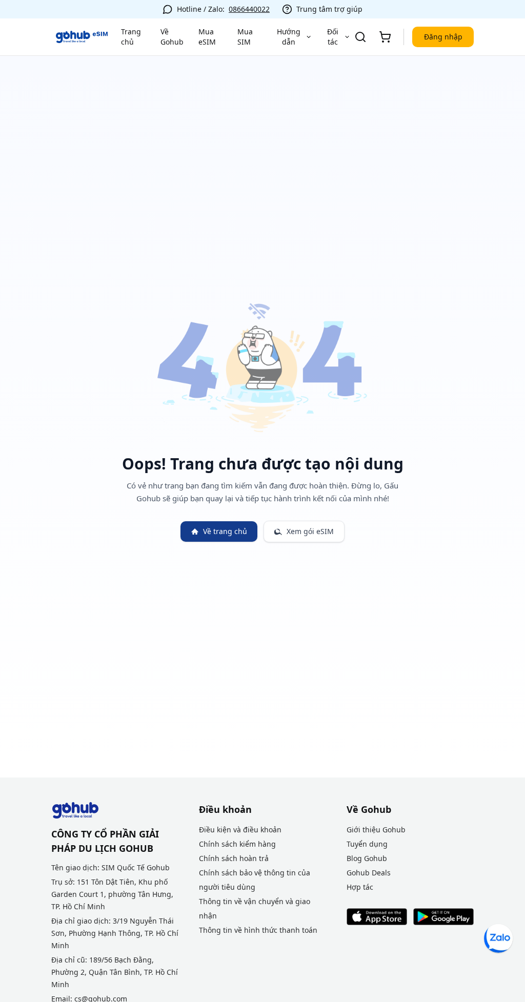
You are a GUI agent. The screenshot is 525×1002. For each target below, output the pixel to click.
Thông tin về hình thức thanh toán (258, 930)
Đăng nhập (443, 37)
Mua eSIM (207, 37)
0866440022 (249, 9)
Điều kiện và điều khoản (240, 829)
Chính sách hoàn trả (234, 858)
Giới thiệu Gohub (376, 829)
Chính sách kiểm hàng (237, 844)
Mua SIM (245, 37)
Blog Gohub (367, 858)
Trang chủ (131, 37)
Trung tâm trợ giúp (329, 9)
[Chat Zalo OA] (498, 938)
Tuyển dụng (367, 844)
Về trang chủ (225, 531)
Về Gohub (172, 37)
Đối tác (332, 37)
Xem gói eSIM (310, 531)
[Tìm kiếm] (360, 37)
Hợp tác (360, 887)
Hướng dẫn (288, 37)
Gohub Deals (369, 872)
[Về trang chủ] (82, 37)
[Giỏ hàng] (385, 37)
